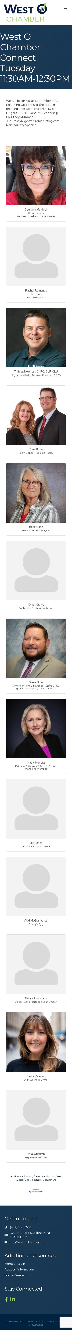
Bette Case (36, 526)
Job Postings (33, 1179)
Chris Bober (36, 449)
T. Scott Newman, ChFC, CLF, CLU (36, 371)
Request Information (19, 1269)
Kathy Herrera (36, 762)
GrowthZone (36, 1324)
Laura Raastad (36, 1076)
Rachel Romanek (36, 290)
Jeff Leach (36, 842)
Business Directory (21, 1176)
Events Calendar (45, 1176)
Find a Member (15, 1275)
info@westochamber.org (27, 1242)
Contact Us (49, 1179)
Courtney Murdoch (36, 209)
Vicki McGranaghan (36, 920)
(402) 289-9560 (20, 1227)
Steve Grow (36, 682)
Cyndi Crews (36, 604)
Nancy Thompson (36, 998)
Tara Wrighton (36, 1153)
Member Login (15, 1263)
